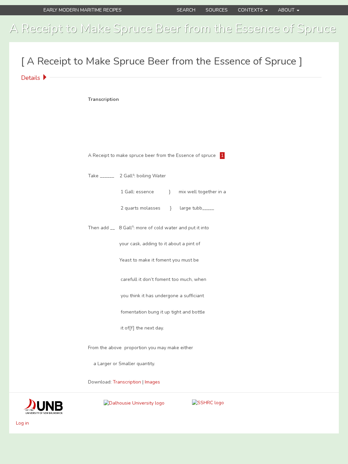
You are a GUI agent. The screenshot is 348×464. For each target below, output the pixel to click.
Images (152, 382)
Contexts (251, 10)
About (287, 10)
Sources (217, 10)
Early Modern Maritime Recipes (83, 10)
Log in (22, 423)
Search (186, 10)
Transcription (127, 382)
